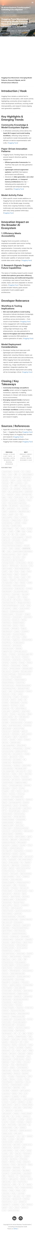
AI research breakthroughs (9, 674)
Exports (18, 1050)
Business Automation (7, 1187)
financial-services (6, 1201)
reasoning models (26, 779)
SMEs (14, 885)
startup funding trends (23, 1013)
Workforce (12, 1161)
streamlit (11, 514)
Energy (19, 1161)
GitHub (15, 1228)
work (26, 483)
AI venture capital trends (23, 976)
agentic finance (18, 1002)
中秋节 (16, 485)
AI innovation (24, 776)
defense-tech (9, 1110)
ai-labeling (21, 1119)
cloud (23, 1204)
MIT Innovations (18, 600)
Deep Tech (18, 1153)
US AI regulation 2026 (19, 1019)
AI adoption (27, 739)
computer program (7, 471)
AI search (4, 739)
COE (29, 577)
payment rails (18, 913)
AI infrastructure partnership (21, 828)
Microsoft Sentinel (17, 762)
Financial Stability (15, 665)
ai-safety (23, 1096)
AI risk (3, 597)
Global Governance (25, 1176)
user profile (5, 480)
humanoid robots (6, 759)
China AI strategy (19, 979)
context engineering (7, 768)
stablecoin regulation (7, 833)
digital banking (15, 865)
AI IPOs (4, 859)
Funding (4, 868)
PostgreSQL (22, 500)
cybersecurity (5, 734)
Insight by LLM (6, 540)
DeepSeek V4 (17, 996)
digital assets (13, 839)
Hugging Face (13, 143)
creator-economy (27, 1099)
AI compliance (11, 597)
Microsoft (26, 545)
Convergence (15, 982)
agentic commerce (26, 734)
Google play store (19, 588)
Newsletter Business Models (23, 685)
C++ (3, 494)
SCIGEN (30, 582)
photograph (17, 488)
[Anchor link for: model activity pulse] (24, 195)
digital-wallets (20, 1139)
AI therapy (27, 748)
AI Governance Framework (21, 967)
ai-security (5, 1121)
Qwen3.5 (16, 905)
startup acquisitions (27, 970)
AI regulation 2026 (7, 1019)
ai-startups (11, 1139)
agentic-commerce (7, 1104)
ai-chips (29, 1102)
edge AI (15, 736)
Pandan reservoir (19, 497)
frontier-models (12, 1119)
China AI (14, 788)
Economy (24, 1039)
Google (23, 571)
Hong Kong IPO (12, 859)
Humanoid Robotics (7, 679)
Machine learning (6, 477)
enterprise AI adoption (7, 799)
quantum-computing (7, 836)
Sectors (30, 1179)
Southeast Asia (19, 939)
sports (3, 1124)
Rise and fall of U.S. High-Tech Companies (13, 560)
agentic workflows (7, 905)
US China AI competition (23, 965)
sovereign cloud (6, 762)
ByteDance (29, 799)
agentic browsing (6, 728)
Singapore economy (23, 993)
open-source (16, 1196)
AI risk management (20, 962)
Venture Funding (6, 625)
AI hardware (12, 654)
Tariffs (16, 528)
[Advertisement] (17, 54)
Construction (5, 1164)
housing (29, 1150)
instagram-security (7, 1133)
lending (20, 699)
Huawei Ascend (21, 870)
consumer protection (7, 782)
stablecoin (25, 811)
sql (11, 488)
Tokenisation (5, 888)
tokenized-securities (7, 1141)
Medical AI (5, 611)
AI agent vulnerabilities (8, 876)
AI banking (26, 802)
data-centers (17, 1144)
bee (9, 491)
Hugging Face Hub (7, 651)
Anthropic (17, 548)
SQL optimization (13, 505)
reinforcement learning (16, 722)
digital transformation (25, 873)
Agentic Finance (27, 942)
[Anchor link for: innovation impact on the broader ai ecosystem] (17, 227)
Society (26, 1084)
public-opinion (18, 1133)
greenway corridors (18, 491)
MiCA (16, 1187)
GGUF (12, 791)
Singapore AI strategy (7, 1030)
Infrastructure (5, 694)
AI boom (20, 739)
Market (30, 1164)
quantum (4, 1207)
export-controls (22, 1124)
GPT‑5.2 (4, 811)
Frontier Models (6, 639)
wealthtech (23, 1127)
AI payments (20, 1007)
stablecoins (19, 822)
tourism (22, 1150)
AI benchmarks (27, 617)
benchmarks (26, 896)
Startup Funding (16, 1039)
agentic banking (28, 990)
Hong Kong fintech (18, 851)
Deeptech (12, 1067)
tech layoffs (5, 699)
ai (2, 1110)
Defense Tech (13, 1042)
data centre (5, 742)
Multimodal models (27, 668)
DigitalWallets (18, 833)
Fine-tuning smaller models (21, 591)
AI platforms (5, 1010)
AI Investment (5, 657)
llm (23, 1196)
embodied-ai (21, 1102)
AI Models (4, 848)
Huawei (4, 577)
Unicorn (18, 876)
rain (26, 497)
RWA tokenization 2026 (8, 1025)
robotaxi (20, 694)
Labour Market (27, 1173)
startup (22, 528)
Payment (4, 1053)
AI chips (14, 694)
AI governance (6, 537)
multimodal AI (15, 711)
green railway (26, 480)
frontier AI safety (6, 1022)
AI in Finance (14, 705)
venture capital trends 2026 (17, 973)
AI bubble (27, 754)
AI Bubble (25, 665)
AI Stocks (4, 668)
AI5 (8, 534)
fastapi (24, 522)
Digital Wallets (6, 928)
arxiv (23, 1136)
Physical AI (5, 973)
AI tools (22, 705)
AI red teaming (27, 725)
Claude (11, 548)
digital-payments (13, 1179)
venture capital (6, 711)
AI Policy (30, 1033)
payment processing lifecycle (23, 910)
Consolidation (24, 905)
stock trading (5, 525)
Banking (14, 1044)
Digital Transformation (15, 956)
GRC (15, 1033)
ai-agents (13, 1102)
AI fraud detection (6, 1002)
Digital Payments (20, 1030)
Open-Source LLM (7, 922)
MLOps (25, 520)
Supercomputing (6, 1167)
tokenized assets (6, 999)
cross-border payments (15, 802)
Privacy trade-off (6, 600)
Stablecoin (17, 950)
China (29, 771)
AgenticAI (11, 868)
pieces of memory (24, 505)
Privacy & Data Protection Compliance (12, 545)
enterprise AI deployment (16, 848)
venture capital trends (16, 879)
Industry (11, 1190)
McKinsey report (14, 565)
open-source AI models (15, 808)
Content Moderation (23, 1067)
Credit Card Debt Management (10, 605)
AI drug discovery (6, 776)
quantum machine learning (23, 868)
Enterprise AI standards (8, 819)
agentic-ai (17, 1104)
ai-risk (25, 1093)
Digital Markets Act (7, 631)
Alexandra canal (27, 488)
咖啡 (3, 551)
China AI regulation (7, 987)
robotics (4, 725)
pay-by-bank (18, 1110)
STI (13, 1050)
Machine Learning (26, 1070)
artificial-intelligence (7, 528)
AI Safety (23, 534)
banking (14, 1093)
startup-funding (27, 1107)
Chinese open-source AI (20, 651)
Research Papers (6, 1196)
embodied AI (5, 705)
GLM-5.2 (4, 1179)
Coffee (8, 551)
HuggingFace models (17, 856)
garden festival (11, 508)
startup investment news (8, 976)
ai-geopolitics (15, 1204)
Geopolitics (10, 1036)
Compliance (26, 876)
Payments (15, 853)
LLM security (26, 659)
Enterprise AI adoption (7, 614)
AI (19, 474)
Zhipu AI (4, 802)
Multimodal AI (15, 628)
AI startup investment (7, 1005)
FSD (17, 534)
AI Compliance (6, 1056)
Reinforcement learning (19, 585)
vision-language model (8, 771)
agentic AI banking (7, 996)
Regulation (27, 862)
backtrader (25, 508)
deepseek (29, 1136)
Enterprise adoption (7, 890)
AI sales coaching (13, 862)
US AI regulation (21, 1025)
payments (22, 853)
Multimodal (19, 648)
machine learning (6, 696)
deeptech (4, 970)
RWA (25, 959)
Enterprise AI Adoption (18, 622)
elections (28, 1119)
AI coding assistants (19, 642)
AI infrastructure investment (17, 611)
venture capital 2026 (19, 987)
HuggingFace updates (7, 899)
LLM (16, 514)
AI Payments (14, 888)
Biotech (28, 1059)
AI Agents (27, 614)
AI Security (5, 936)
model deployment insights (9, 15)
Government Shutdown (19, 634)
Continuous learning (7, 588)
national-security (6, 1144)
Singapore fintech (6, 816)
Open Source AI (22, 1164)
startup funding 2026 (7, 979)
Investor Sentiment (24, 608)
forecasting (23, 485)
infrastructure (5, 865)
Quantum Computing (15, 668)
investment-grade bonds (15, 785)
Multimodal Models (27, 639)
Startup (29, 531)
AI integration (25, 631)
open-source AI (16, 779)
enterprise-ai (26, 1116)
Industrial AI (11, 1176)
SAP (21, 1042)
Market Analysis (6, 557)
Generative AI (15, 619)
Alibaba (29, 714)
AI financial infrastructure (8, 993)
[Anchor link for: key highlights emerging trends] (25, 119)
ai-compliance (6, 1096)
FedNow (19, 1062)
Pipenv (4, 474)
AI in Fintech (5, 908)
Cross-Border (5, 1090)
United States (5, 1193)
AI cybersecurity (14, 936)
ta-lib (18, 508)
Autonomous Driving (7, 1156)
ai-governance (6, 1093)
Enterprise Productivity (26, 919)
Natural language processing (22, 568)
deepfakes (5, 1099)
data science (17, 477)
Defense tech (25, 982)
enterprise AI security (7, 542)
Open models (25, 594)
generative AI (12, 511)
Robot (16, 582)
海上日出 (4, 505)
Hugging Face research (8, 12)
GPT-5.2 (4, 808)
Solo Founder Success (8, 685)
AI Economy (27, 1062)
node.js (28, 471)
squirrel (10, 497)
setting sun (5, 488)
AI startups (21, 662)
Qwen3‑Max (28, 773)
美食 (16, 474)
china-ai (28, 1082)
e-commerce (19, 483)
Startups (25, 597)
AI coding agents (6, 736)
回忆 (3, 508)
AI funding (21, 788)
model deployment (23, 716)
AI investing (22, 719)
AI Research (25, 657)
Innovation (22, 845)
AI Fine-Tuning (15, 637)
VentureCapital (6, 1198)
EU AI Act (30, 1019)
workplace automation (21, 751)
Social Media (20, 1047)
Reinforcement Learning (24, 674)
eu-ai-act (4, 1130)
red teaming (5, 662)
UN (19, 1184)
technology (5, 485)
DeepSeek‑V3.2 (20, 799)
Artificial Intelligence (22, 945)
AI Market (26, 1156)
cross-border (21, 1193)
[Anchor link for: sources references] (31, 425)
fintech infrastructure (20, 930)
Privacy (17, 571)
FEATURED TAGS (6, 467)
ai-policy (18, 1116)
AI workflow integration (8, 965)
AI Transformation (6, 765)
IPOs (23, 1087)
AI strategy (29, 588)
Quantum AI (17, 1073)
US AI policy (19, 1005)
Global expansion (15, 702)
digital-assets (5, 856)
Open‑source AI (24, 888)
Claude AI (28, 691)
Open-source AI (6, 671)
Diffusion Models (21, 745)
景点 (12, 483)
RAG (21, 514)
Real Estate (25, 1073)
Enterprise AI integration (8, 882)
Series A (4, 862)
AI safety (25, 540)
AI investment (28, 722)
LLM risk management (17, 537)
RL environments (6, 585)
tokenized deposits (7, 813)
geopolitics (5, 1042)
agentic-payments (25, 1090)
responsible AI (23, 736)
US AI (3, 1036)
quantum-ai (25, 1207)
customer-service (27, 1144)
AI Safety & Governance (8, 870)
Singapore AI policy (16, 520)
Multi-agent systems (26, 671)
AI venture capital (6, 990)
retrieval (4, 793)
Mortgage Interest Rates (24, 602)
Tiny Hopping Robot (7, 582)
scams (16, 1150)
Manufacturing (20, 1056)
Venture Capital (21, 953)
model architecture (24, 839)
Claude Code (5, 708)
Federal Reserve (6, 622)
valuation (14, 773)
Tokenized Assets (6, 902)
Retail (23, 531)
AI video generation (19, 691)
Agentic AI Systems (7, 967)
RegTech (30, 1053)
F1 (11, 485)
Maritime (29, 1184)
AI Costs (27, 1079)
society (13, 1193)
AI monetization (25, 865)
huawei (23, 577)
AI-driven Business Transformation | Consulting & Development (15, 8)
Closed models (16, 594)
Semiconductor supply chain (25, 654)
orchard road (13, 500)
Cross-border (21, 916)
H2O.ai (26, 1042)
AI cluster (16, 577)
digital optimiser (27, 477)
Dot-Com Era (16, 557)
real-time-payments (22, 947)
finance (16, 517)
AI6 (12, 534)
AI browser (12, 714)
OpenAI (25, 554)
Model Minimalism (6, 591)
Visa (21, 862)
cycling (19, 480)
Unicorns (15, 625)
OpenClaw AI (16, 925)
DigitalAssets (5, 1062)
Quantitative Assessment (8, 554)
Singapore (5, 580)
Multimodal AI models (23, 688)
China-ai (17, 1207)
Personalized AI (6, 659)
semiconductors (6, 748)
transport (12, 1121)
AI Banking (26, 1198)
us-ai (15, 1201)
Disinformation (27, 1153)
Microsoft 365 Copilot (14, 811)
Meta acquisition (22, 842)
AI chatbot (5, 714)
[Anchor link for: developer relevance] (30, 300)
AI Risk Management (15, 970)
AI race (21, 756)
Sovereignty (20, 1121)
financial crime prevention (8, 916)
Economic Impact (6, 1087)
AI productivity (6, 619)
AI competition (23, 805)
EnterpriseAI (27, 956)
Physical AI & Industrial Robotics (20, 928)
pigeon (4, 497)
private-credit (18, 1141)
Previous (9, 458)
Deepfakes (28, 1047)
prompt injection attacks (15, 725)
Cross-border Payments (8, 953)
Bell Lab (30, 562)
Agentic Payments (15, 896)
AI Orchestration (18, 922)
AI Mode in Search (7, 828)
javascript (16, 471)
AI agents (17, 631)
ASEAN (28, 1196)
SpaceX (4, 691)
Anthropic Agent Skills (19, 816)
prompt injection (17, 659)
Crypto (31, 890)
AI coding (29, 528)
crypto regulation (6, 885)
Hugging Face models (7, 825)
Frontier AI (5, 1067)
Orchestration (22, 885)
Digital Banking (6, 853)
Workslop (24, 619)
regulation (16, 1113)
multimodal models (15, 742)
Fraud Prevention (22, 1181)
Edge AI (16, 574)
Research (4, 1161)
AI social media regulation (19, 1022)
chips (23, 1147)
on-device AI (5, 796)
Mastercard (17, 893)
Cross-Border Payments (21, 890)
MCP (19, 597)
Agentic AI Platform (7, 930)
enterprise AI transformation (19, 933)
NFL (25, 759)
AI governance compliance (22, 1027)
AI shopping (16, 671)
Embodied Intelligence (20, 679)
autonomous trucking (7, 751)
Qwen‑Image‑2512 (7, 851)
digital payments (28, 831)
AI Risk (19, 959)
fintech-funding (12, 1124)
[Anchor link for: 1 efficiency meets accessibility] (16, 236)
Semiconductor (6, 1170)
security (22, 605)
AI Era (23, 557)
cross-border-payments (8, 1136)
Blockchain (16, 1070)
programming (28, 491)
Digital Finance (6, 959)
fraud (20, 1093)
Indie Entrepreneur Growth (9, 688)
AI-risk (4, 1210)
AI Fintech (4, 956)
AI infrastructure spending (8, 1013)
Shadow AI (12, 580)
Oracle (19, 554)
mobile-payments (6, 1113)
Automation (5, 879)
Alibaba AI (26, 600)
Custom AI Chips (20, 682)
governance (17, 1147)
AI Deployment (6, 1044)
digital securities (6, 1181)
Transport (4, 1079)
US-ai (10, 1207)
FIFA (23, 1167)
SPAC (11, 1153)
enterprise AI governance (23, 882)
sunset (4, 503)
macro (30, 1039)
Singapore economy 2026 (17, 1016)
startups (18, 1190)
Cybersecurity (22, 1044)
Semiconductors (17, 645)
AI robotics (16, 776)
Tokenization (5, 942)
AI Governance (19, 542)
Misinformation (6, 1050)
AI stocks (4, 756)
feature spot (5, 483)
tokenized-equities (7, 1127)
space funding (21, 714)
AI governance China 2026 (17, 1010)
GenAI (14, 959)
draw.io (4, 514)
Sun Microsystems (21, 562)
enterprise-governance (25, 1130)
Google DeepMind (6, 1073)
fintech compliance (7, 913)
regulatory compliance (15, 985)
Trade (29, 1036)
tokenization (27, 785)
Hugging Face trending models (10, 919)
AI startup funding (27, 985)
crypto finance (27, 808)
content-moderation (7, 1150)
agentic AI (24, 731)
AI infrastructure (6, 645)
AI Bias (14, 1184)
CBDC (4, 1176)
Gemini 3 (4, 785)
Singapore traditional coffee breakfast (22, 551)
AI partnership (5, 779)
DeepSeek (5, 719)
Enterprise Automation (26, 1187)
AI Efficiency (5, 665)
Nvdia (10, 577)
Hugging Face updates (21, 782)
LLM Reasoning (28, 996)
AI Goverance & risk (23, 580)
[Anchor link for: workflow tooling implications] (15, 308)
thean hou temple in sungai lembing (17, 503)
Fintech (22, 625)
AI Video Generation (21, 899)
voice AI (15, 805)
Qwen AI (26, 791)
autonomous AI (6, 831)
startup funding (25, 711)
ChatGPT (4, 571)
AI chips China (29, 1007)
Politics (30, 1076)
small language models (17, 796)
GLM (14, 1181)
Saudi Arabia (16, 731)
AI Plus (4, 1076)
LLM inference (6, 594)
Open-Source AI (16, 657)
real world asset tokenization (20, 999)
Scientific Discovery (19, 1059)
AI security (24, 702)
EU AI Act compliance (7, 1027)
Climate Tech (18, 1156)
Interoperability (25, 936)
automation (12, 739)
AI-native (20, 1079)
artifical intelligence (28, 474)
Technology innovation (8, 562)
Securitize (5, 1159)
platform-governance (15, 1099)
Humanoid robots (17, 617)
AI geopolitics (28, 939)
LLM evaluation (16, 540)
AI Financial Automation (8, 945)
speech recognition (7, 517)
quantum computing (7, 716)
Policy (28, 1056)
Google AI (23, 628)
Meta (11, 571)
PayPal (29, 571)
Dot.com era (24, 565)
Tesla (3, 534)
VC (19, 1033)
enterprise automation (7, 822)
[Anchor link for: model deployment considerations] (19, 347)
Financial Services (20, 1076)
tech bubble (5, 722)
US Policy (11, 1047)
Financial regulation (16, 677)
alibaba (4, 1139)
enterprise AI (13, 719)
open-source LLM (20, 771)
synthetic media (6, 754)
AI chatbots (5, 702)
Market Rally (17, 1087)
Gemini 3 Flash (19, 825)
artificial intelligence (21, 708)
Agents (24, 1050)
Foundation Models (16, 1173)
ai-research (5, 1102)
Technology (5, 1064)
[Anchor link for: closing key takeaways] (17, 384)
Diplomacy (12, 1079)
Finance (13, 1164)
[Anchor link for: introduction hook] (28, 90)
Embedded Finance (7, 950)
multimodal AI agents (7, 939)
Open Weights (26, 1170)
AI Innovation (19, 614)
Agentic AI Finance (16, 942)
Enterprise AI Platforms (8, 682)
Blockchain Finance (19, 902)
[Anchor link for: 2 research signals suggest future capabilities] (22, 268)
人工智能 (17, 531)
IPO (12, 708)
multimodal (17, 522)
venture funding (26, 765)
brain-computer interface (25, 859)
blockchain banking (19, 813)
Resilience (29, 1204)
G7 (17, 1176)
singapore (28, 1121)
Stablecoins (5, 896)
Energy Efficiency (6, 642)
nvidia (16, 1127)
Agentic (24, 893)
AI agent (4, 531)
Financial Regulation (7, 1082)
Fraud (12, 1062)
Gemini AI (13, 699)
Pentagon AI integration (8, 1007)
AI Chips (4, 1047)
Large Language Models (8, 745)
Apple (10, 691)
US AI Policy (5, 1084)
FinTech (30, 845)
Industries (22, 1179)
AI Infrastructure (6, 617)
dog (29, 485)
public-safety (5, 1116)
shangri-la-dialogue (26, 1113)
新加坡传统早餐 (26, 548)
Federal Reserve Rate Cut (8, 602)
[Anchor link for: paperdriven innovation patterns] (11, 151)
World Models (16, 1167)
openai (4, 1119)
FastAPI (11, 531)
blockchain (5, 839)
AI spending (14, 662)
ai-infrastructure (6, 1107)
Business (4, 1190)
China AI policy (17, 990)
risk (25, 699)
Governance (12, 793)
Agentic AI (5, 565)
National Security (6, 1059)
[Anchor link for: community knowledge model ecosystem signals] (29, 127)
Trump (12, 1064)
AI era (30, 565)
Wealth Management (22, 1064)
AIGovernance (6, 933)
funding (30, 1044)
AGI (16, 716)
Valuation (29, 662)
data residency (6, 788)
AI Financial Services (7, 962)
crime (18, 1136)
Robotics (4, 654)
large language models (20, 768)
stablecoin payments (16, 908)
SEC (13, 1056)
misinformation (15, 734)
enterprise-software (27, 1104)
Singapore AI (5, 1016)
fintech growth (14, 873)
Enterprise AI (24, 574)
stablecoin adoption (20, 836)
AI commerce (24, 696)
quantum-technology (13, 1210)
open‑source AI (13, 756)
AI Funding (11, 1076)
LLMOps (24, 637)
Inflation (15, 608)
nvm (23, 471)
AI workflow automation (8, 947)
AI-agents (16, 696)
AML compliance (6, 925)
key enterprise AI (6, 805)
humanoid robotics (17, 831)
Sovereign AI (5, 1173)
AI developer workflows (22, 12)
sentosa (18, 494)
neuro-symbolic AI (17, 754)
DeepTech (29, 953)
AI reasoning (21, 793)
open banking (5, 845)
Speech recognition (7, 568)
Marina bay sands (26, 494)
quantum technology (19, 728)
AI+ (23, 1184)
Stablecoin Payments (7, 910)
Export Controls (16, 1170)
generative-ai (22, 1201)
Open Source (12, 1053)
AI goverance (5, 520)
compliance (15, 845)
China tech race (6, 731)
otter (31, 497)
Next (26, 456)
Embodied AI (15, 1090)
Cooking (12, 480)
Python (10, 474)
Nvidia (28, 605)
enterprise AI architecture (8, 842)
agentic (29, 836)
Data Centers (21, 1053)
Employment (26, 1161)
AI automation (5, 628)
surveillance (17, 765)
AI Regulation (5, 1039)
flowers (4, 491)
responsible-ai (6, 1204)
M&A (24, 1033)
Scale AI (4, 548)
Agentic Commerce (7, 574)
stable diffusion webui (24, 511)
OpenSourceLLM (16, 1198)
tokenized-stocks (6, 1147)
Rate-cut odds (6, 637)
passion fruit (10, 494)
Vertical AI (28, 537)
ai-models (4, 1153)
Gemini (20, 773)
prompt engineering (7, 522)
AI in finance (5, 677)
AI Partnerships (23, 1159)
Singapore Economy (21, 1036)
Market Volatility (6, 634)
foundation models (16, 525)
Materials (22, 582)
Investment (29, 851)
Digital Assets (5, 773)
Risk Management (6, 1033)
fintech (29, 500)
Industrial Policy (19, 1082)
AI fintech (4, 985)
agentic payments (6, 893)
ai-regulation (15, 1096)
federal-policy (13, 1130)
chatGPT (4, 511)
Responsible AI (6, 982)
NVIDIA (30, 1050)
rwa (13, 1116)
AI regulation (5, 791)
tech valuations (17, 759)
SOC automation (6, 608)
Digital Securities (6, 1070)
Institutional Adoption (16, 1084)
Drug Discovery (6, 1184)
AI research (5, 873)
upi (29, 1124)
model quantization (18, 748)
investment (23, 517)
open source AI (28, 856)
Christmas (4, 500)
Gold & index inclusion (7, 648)
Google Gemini (26, 925)
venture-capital (17, 1107)
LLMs (24, 1190)
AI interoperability (20, 819)
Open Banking (13, 1159)
